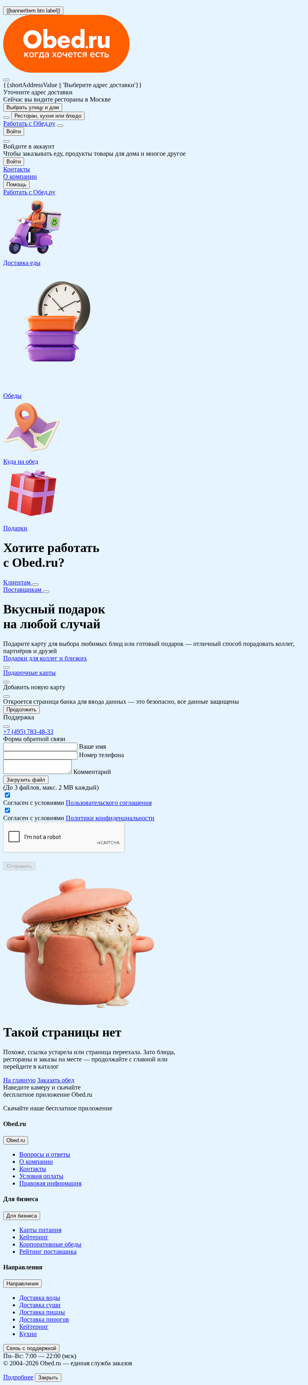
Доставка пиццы (42, 1312)
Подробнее (18, 1377)
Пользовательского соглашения (109, 802)
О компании (36, 1161)
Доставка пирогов (44, 1319)
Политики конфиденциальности (110, 818)
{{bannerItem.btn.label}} (33, 11)
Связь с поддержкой (31, 1348)
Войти (13, 131)
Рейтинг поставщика (48, 1251)
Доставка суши (40, 1304)
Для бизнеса (21, 1216)
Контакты (32, 1168)
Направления (22, 1284)
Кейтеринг (34, 1237)
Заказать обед (55, 1080)
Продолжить (21, 710)
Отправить (19, 866)
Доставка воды (39, 1297)
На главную (19, 1080)
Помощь (16, 184)
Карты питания (40, 1229)
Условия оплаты (41, 1176)
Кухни (28, 1333)
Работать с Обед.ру (29, 123)
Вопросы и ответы (44, 1154)
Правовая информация (50, 1183)
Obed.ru (15, 1140)
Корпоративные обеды (50, 1244)
